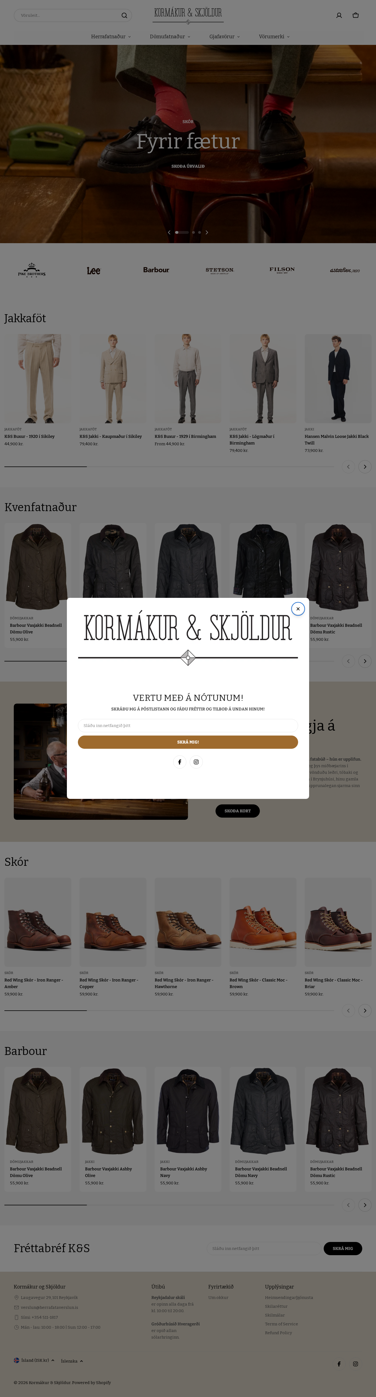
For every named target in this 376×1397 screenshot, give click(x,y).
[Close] (366, 1273)
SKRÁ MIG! (298, 1366)
